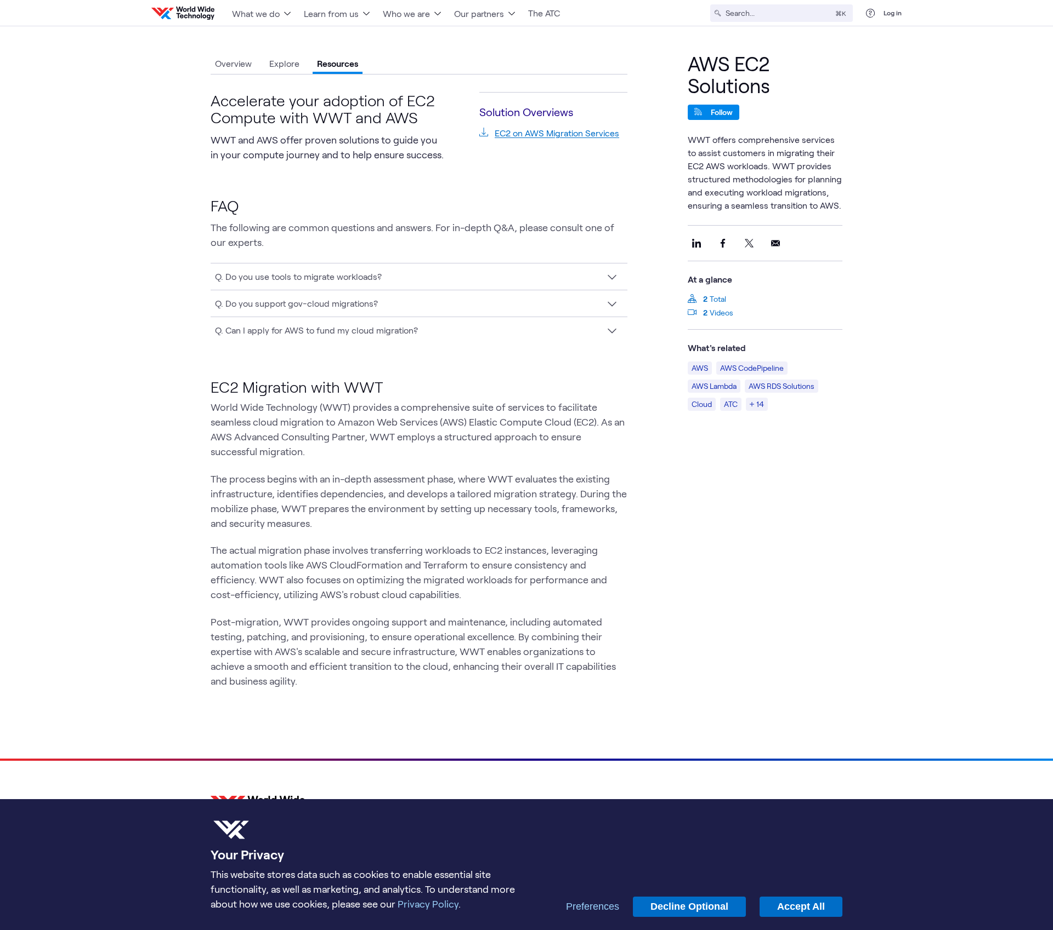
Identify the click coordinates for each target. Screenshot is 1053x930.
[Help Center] (870, 13)
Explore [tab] (284, 63)
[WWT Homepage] (182, 13)
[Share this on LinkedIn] (696, 243)
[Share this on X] (749, 243)
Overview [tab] (233, 63)
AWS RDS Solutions (781, 386)
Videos (721, 312)
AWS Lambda (714, 386)
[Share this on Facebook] (722, 243)
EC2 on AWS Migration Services (557, 133)
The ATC (544, 13)
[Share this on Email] (775, 243)
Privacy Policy (428, 904)
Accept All (801, 906)
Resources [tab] (337, 63)
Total (718, 298)
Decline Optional (689, 906)
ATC (731, 404)
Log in (893, 12)
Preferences (592, 906)
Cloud (702, 404)
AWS (700, 367)
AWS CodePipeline (752, 367)
